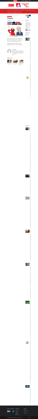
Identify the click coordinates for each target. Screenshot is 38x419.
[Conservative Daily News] (19, 5)
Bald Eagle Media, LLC (19, 417)
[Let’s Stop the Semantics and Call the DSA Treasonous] (27, 176)
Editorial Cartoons (9, 16)
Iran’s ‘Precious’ (15, 63)
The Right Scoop (17, 414)
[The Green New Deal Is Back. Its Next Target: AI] (27, 386)
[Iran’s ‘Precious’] (15, 61)
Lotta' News (16, 413)
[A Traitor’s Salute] (9, 61)
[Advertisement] (28, 112)
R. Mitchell (19, 43)
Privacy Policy (25, 413)
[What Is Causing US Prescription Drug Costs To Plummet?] (27, 77)
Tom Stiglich (10, 20)
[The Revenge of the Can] (21, 61)
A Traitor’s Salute (9, 63)
